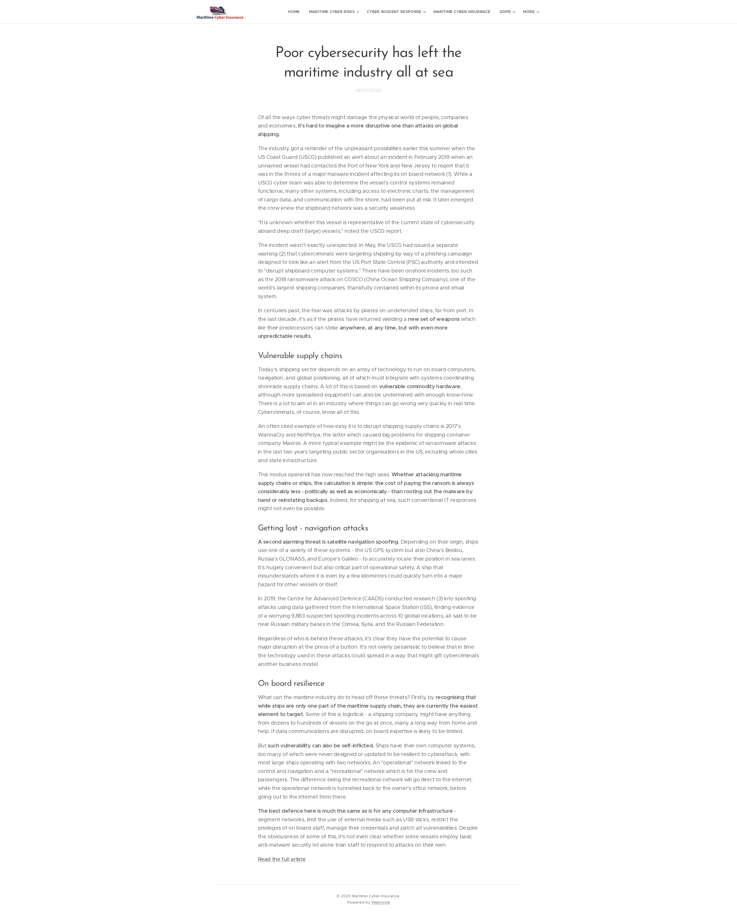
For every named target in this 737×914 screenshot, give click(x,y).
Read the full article (282, 859)
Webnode (380, 902)
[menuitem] (295, 12)
